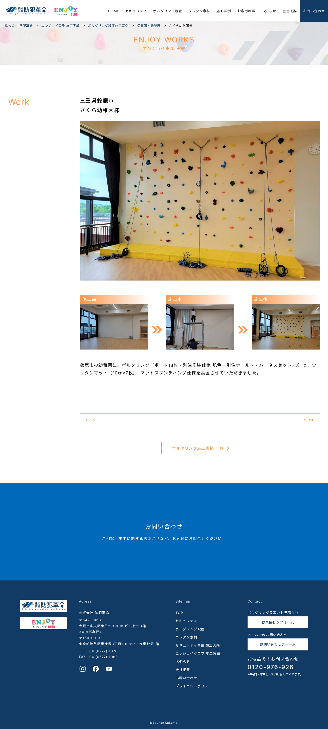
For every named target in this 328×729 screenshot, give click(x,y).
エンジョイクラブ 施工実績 (198, 653)
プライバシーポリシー (194, 686)
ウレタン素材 (199, 11)
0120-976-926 (271, 667)
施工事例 (223, 11)
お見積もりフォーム (277, 622)
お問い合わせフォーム (278, 644)
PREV (90, 420)
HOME (113, 11)
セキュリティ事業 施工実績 (198, 645)
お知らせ (268, 11)
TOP (179, 613)
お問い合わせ (314, 11)
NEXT (309, 420)
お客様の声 (246, 11)
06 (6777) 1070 (103, 651)
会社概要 (289, 11)
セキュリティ (136, 11)
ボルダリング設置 (167, 11)
